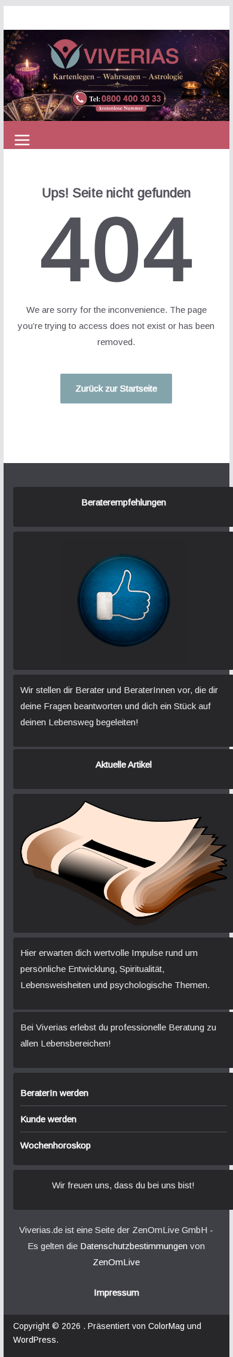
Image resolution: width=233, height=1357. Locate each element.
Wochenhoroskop (55, 1145)
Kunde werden (48, 1119)
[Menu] (22, 140)
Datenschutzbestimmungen (134, 1246)
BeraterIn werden (54, 1093)
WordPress (34, 1339)
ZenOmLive (116, 1262)
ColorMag (166, 1326)
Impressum (116, 1292)
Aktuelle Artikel (124, 764)
